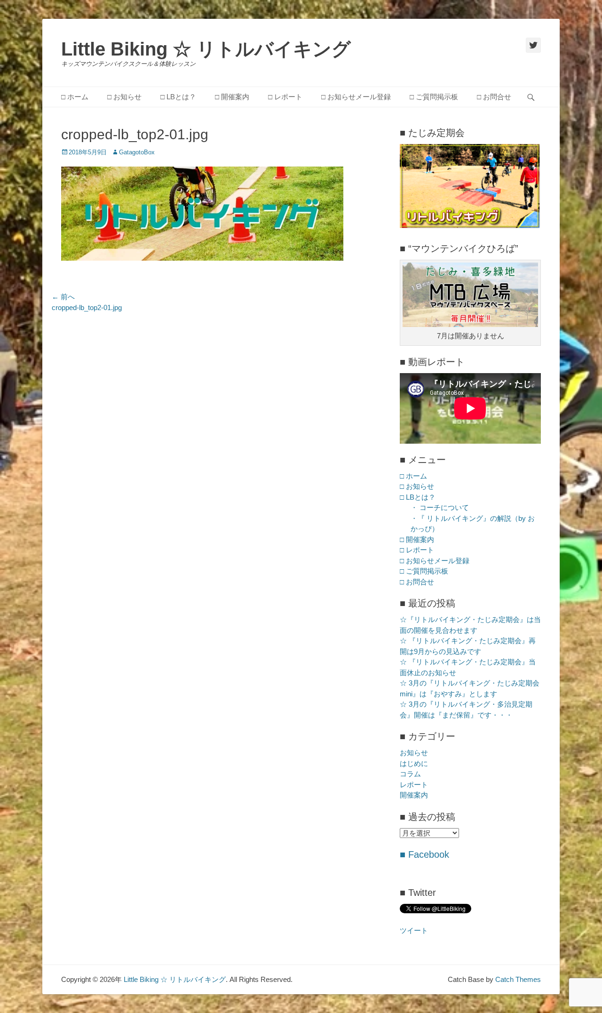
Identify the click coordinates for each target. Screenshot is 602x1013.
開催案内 (414, 795)
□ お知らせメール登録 (356, 97)
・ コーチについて (440, 507)
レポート (414, 785)
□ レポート (285, 97)
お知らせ (414, 753)
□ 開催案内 (232, 97)
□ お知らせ (124, 97)
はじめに (414, 763)
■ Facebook (424, 854)
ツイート (414, 930)
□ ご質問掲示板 (434, 97)
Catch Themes (518, 979)
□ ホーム (74, 97)
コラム (410, 774)
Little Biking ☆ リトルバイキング (206, 49)
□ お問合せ (494, 97)
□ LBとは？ (178, 97)
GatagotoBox (137, 152)
